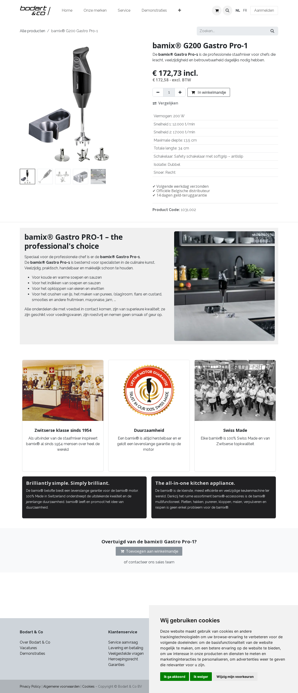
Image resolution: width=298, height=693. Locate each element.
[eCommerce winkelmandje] (217, 10)
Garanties (116, 664)
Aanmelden (264, 10)
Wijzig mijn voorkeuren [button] (235, 677)
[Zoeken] (272, 31)
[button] (227, 10)
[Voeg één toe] (180, 92)
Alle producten (32, 31)
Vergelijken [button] (168, 103)
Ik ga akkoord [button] (174, 677)
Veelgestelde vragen (126, 653)
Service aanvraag (123, 642)
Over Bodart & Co (35, 642)
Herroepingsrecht (123, 659)
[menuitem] (67, 10)
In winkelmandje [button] (211, 92)
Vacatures (28, 648)
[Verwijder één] (157, 92)
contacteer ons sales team (151, 562)
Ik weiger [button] (201, 677)
